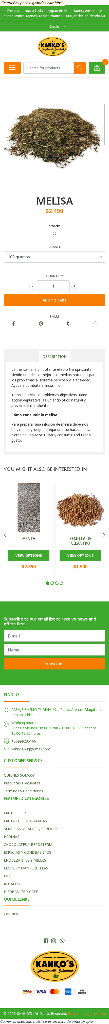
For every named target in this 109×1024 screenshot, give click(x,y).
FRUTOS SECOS (17, 813)
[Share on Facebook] (13, 323)
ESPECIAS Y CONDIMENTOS (27, 852)
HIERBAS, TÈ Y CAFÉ (21, 891)
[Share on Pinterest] (41, 323)
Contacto (12, 913)
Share (55, 316)
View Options (28, 555)
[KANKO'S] (52, 46)
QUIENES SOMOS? (19, 775)
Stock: (54, 226)
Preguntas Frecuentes (22, 783)
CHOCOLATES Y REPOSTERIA (28, 844)
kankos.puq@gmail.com (30, 749)
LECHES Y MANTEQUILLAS (26, 868)
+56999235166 (23, 741)
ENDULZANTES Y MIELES (25, 860)
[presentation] (5, 534)
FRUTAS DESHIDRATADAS (25, 820)
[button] (58, 26)
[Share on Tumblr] (68, 323)
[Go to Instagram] (53, 940)
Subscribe (54, 663)
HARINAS (11, 836)
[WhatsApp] (62, 940)
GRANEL (54, 247)
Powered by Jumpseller (86, 1013)
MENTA (28, 538)
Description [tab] (55, 356)
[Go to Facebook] (46, 940)
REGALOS (12, 883)
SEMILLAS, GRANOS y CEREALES (31, 828)
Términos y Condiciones (23, 790)
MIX (7, 876)
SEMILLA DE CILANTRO (80, 541)
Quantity (54, 276)
